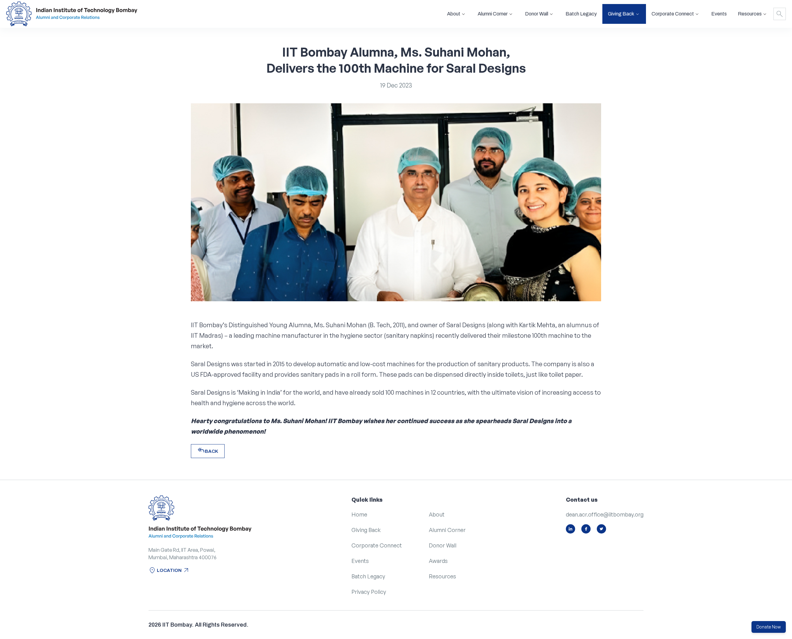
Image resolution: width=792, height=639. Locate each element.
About (437, 514)
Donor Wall (442, 545)
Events (719, 13)
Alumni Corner (447, 529)
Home (359, 514)
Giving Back (366, 529)
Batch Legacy (581, 13)
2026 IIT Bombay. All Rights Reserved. (198, 625)
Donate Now (768, 626)
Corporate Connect (376, 545)
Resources (442, 576)
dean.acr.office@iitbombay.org (605, 514)
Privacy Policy (368, 591)
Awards (438, 560)
